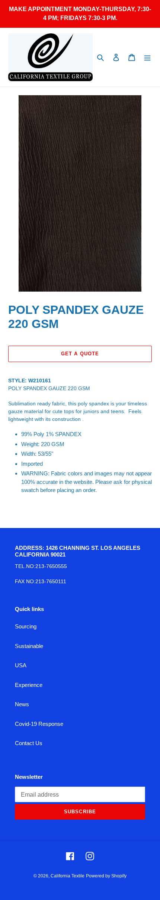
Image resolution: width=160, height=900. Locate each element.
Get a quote (80, 353)
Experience (28, 685)
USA (20, 665)
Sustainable (29, 646)
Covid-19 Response (39, 724)
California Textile (67, 876)
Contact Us (28, 743)
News (22, 704)
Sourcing (25, 626)
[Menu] (147, 57)
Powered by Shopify (106, 876)
